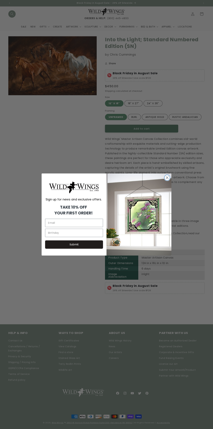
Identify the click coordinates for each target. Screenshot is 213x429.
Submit (74, 244)
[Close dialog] (167, 178)
